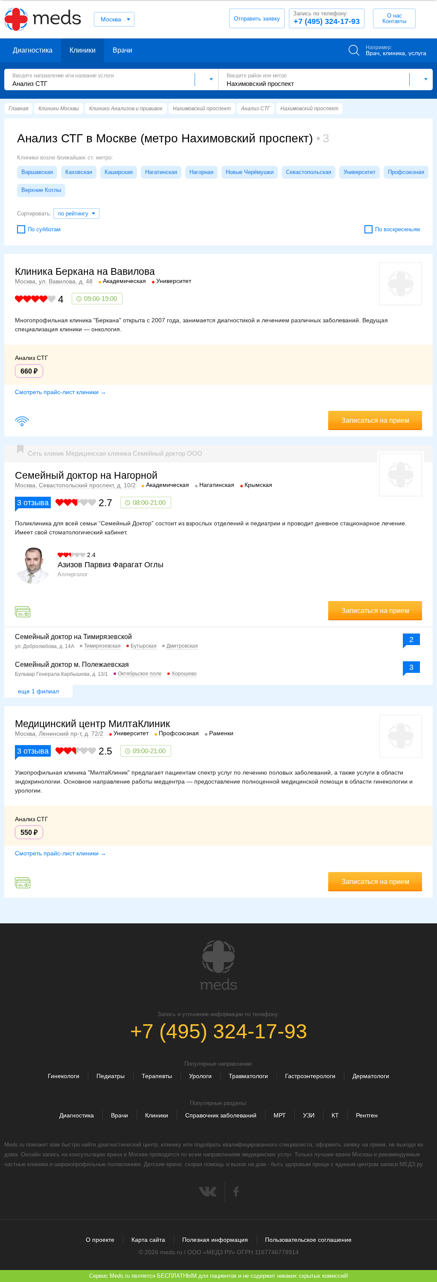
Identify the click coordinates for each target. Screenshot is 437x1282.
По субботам (44, 229)
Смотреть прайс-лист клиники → (60, 392)
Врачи (122, 50)
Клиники (83, 50)
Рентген (367, 1115)
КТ (335, 1115)
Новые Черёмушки (250, 172)
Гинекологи (63, 1076)
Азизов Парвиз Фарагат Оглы (110, 564)
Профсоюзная (406, 172)
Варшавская (37, 172)
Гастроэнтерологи (310, 1076)
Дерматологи (371, 1076)
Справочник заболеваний (220, 1115)
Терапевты (157, 1076)
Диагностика (32, 50)
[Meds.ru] (218, 965)
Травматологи (248, 1076)
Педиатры (110, 1076)
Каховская (78, 172)
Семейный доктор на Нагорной (86, 475)
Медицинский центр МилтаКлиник (92, 723)
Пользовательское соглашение (308, 1239)
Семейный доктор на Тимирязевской (73, 636)
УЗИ (309, 1115)
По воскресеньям (397, 229)
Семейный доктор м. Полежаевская (72, 664)
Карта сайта (148, 1239)
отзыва (33, 502)
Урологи (200, 1076)
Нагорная (201, 172)
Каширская (119, 172)
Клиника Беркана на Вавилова (85, 271)
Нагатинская (161, 172)
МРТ (280, 1115)
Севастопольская (308, 172)
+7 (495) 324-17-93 (326, 18)
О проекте (100, 1239)
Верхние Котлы (41, 190)
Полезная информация (215, 1239)
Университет (360, 172)
